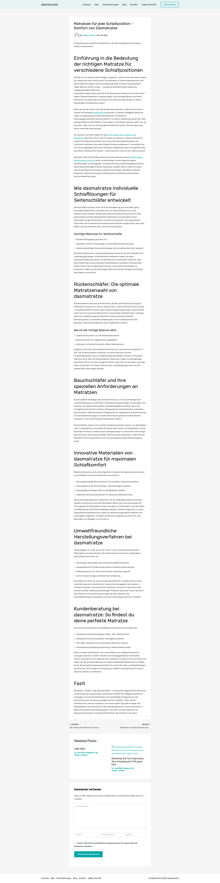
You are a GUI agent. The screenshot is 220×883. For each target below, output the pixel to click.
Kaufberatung (99, 112)
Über (97, 4)
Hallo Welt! (79, 748)
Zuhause (87, 4)
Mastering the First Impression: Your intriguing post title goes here (127, 761)
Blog (124, 4)
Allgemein (90, 753)
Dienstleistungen (110, 4)
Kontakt (134, 4)
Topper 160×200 (149, 4)
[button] (170, 4)
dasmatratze (49, 4)
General (127, 768)
